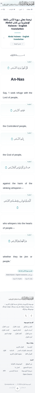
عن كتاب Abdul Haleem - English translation (19, 275)
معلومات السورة (17, 279)
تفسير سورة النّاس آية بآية (25, 271)
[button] (21, 9)
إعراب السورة (28, 279)
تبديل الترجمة (17, 44)
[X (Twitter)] (26, 316)
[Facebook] (31, 316)
